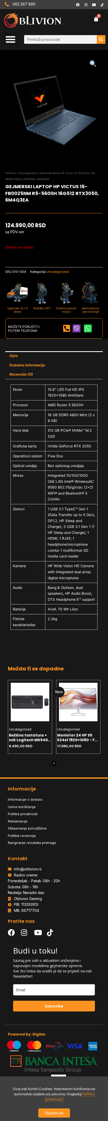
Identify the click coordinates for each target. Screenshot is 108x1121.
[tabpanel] (30, 717)
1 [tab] (54, 763)
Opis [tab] (13, 356)
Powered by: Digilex (26, 1034)
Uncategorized (27, 173)
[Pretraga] (101, 39)
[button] (10, 39)
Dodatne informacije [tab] (27, 365)
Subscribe (54, 1006)
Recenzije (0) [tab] (21, 374)
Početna (10, 173)
